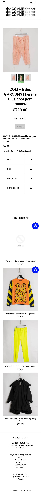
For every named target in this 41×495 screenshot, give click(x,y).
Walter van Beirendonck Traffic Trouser (20, 366)
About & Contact (20, 460)
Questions (20, 457)
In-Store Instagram (22, 476)
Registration (20, 467)
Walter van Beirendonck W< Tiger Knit (20, 314)
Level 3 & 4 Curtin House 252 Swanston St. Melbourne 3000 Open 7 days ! (21, 445)
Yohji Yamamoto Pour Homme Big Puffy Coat (20, 420)
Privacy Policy (20, 465)
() (33, 2)
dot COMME (26, 490)
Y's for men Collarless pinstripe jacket (20, 261)
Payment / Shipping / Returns (20, 455)
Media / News (20, 462)
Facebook (21, 479)
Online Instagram (22, 474)
